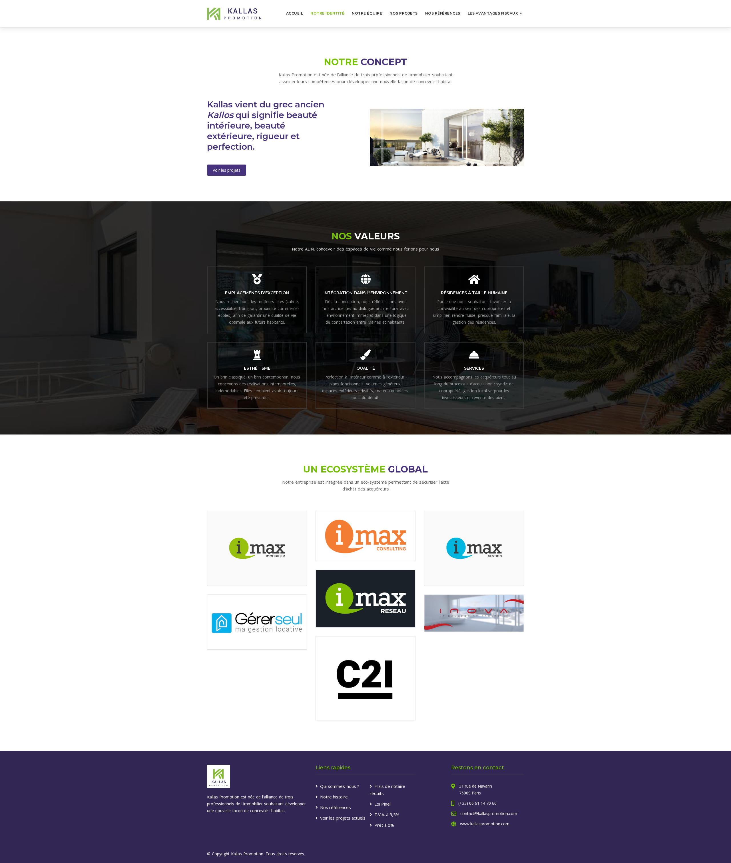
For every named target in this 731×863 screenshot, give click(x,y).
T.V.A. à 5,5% (386, 814)
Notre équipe (367, 13)
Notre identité (327, 13)
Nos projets (403, 13)
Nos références (442, 13)
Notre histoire (334, 797)
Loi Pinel (382, 804)
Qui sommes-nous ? (339, 786)
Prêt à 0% (384, 825)
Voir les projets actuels (343, 818)
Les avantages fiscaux (493, 13)
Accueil (294, 13)
